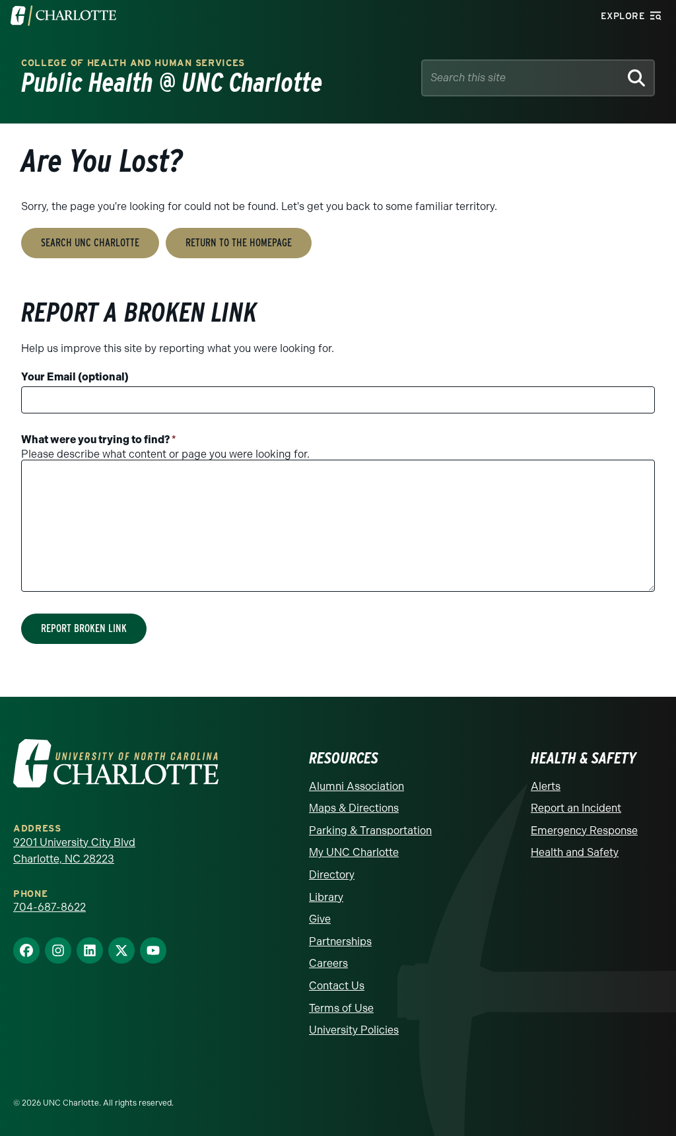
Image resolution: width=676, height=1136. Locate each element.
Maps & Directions (354, 808)
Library (326, 897)
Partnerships (340, 941)
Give (320, 919)
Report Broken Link (84, 628)
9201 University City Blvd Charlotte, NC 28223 (74, 851)
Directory (332, 875)
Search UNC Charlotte (90, 242)
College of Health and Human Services (133, 63)
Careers (328, 963)
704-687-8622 (49, 907)
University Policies (354, 1030)
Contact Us (336, 985)
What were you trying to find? (98, 439)
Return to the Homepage (239, 242)
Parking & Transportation (370, 830)
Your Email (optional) (75, 377)
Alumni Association (356, 786)
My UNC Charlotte (354, 852)
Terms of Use (341, 1008)
